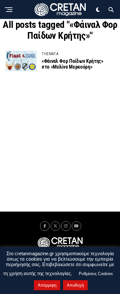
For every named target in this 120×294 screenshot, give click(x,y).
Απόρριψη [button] (47, 285)
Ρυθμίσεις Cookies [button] (96, 273)
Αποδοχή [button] (75, 285)
